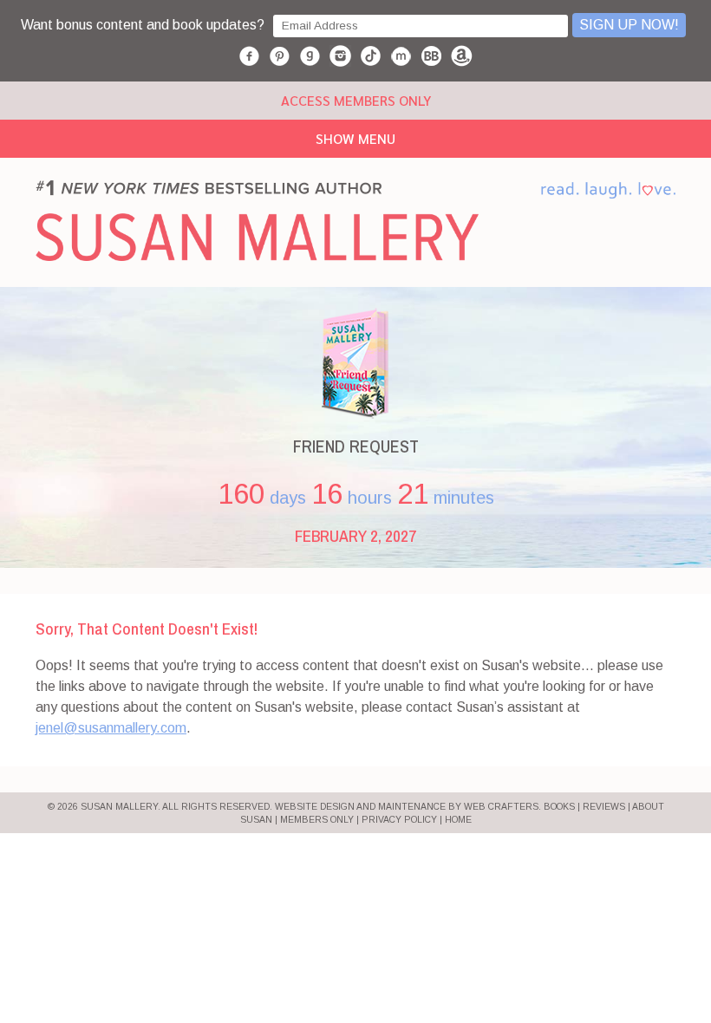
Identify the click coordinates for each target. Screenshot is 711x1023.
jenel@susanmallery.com (111, 727)
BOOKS (559, 806)
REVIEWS (604, 806)
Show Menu (355, 138)
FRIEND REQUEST (356, 446)
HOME (458, 819)
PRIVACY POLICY (399, 819)
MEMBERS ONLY (317, 819)
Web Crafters (501, 806)
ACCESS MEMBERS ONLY (356, 100)
